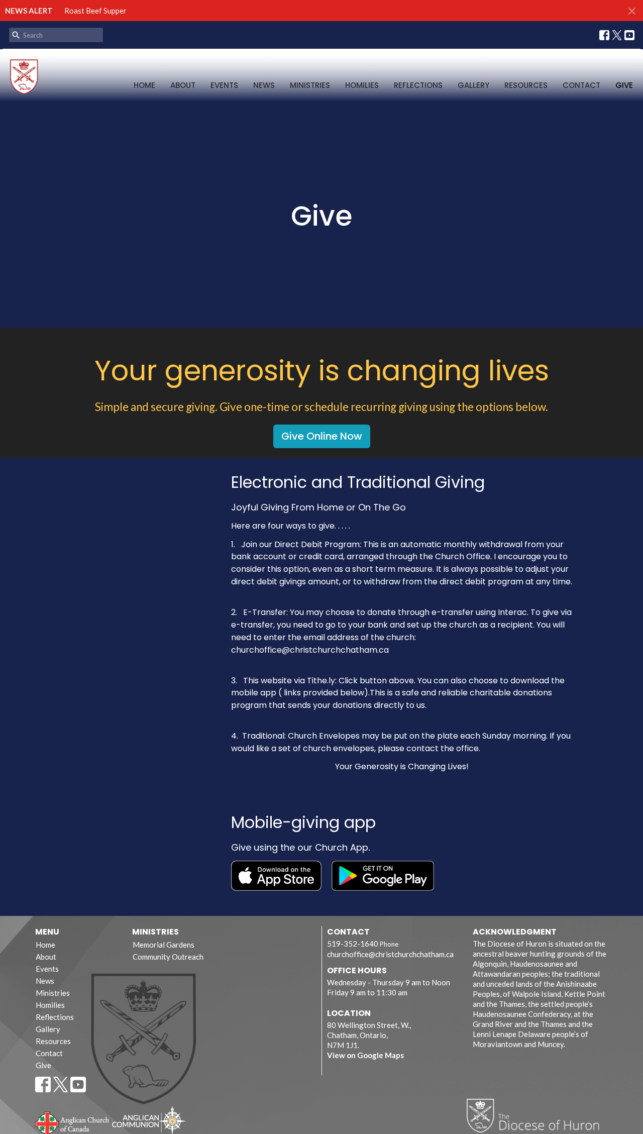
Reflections (418, 85)
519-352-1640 (352, 943)
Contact (581, 85)
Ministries (310, 85)
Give (624, 85)
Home (144, 85)
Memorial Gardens (163, 944)
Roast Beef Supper (95, 10)
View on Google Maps (365, 1055)
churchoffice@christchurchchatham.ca (390, 954)
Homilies (362, 85)
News (264, 85)
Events (224, 85)
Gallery (473, 85)
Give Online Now (321, 436)
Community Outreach (168, 956)
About (182, 85)
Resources (526, 85)
